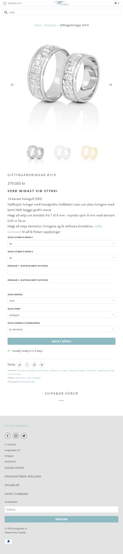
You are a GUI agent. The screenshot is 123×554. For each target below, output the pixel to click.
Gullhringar (43, 370)
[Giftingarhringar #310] (61, 85)
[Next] (110, 84)
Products (51, 25)
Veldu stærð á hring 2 (20, 251)
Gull (29, 377)
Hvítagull (36, 377)
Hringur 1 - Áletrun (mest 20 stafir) (28, 265)
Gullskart (54, 370)
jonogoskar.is (20, 528)
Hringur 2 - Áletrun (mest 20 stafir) (28, 280)
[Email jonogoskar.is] (24, 436)
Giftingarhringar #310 (32, 175)
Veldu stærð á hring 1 (20, 237)
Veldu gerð (14, 308)
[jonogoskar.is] (61, 3)
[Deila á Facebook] (26, 364)
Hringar (63, 370)
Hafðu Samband (16, 494)
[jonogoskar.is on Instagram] (16, 436)
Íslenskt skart (14, 374)
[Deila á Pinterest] (34, 364)
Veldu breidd (15, 294)
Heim (37, 25)
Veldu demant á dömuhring (24, 323)
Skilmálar (12, 485)
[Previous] (12, 84)
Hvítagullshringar (76, 370)
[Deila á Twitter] (19, 364)
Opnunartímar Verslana (23, 476)
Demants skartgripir (27, 370)
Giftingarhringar (27, 381)
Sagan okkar (14, 468)
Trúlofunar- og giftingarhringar (100, 370)
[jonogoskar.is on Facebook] (8, 436)
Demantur (21, 377)
